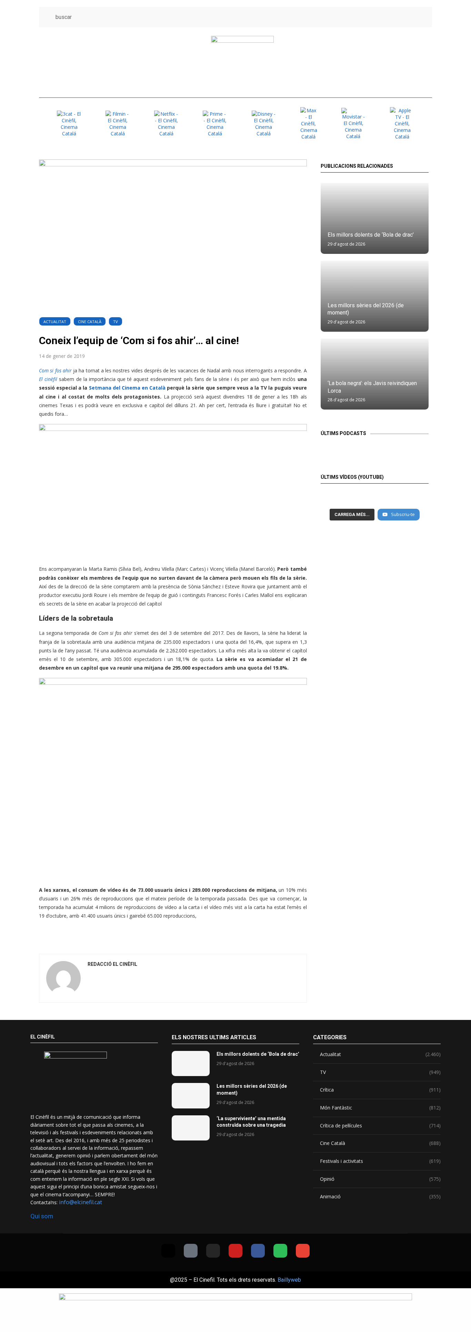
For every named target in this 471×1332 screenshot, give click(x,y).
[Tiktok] (191, 1251)
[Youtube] (235, 1251)
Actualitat (54, 321)
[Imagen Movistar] (353, 124)
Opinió (380, 1179)
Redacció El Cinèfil (112, 964)
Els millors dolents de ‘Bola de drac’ (371, 234)
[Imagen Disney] (264, 124)
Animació (380, 1196)
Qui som (41, 1216)
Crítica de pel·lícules (380, 1125)
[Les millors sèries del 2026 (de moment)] (191, 1095)
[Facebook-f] (258, 1251)
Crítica (380, 1089)
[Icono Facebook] (409, 17)
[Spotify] (280, 1251)
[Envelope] (303, 1251)
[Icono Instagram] (384, 17)
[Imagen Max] (308, 123)
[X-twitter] (168, 1251)
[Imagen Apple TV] (402, 123)
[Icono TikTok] (371, 17)
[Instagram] (213, 1251)
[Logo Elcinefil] (242, 62)
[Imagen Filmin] (118, 124)
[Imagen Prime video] (215, 124)
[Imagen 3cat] (69, 124)
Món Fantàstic (380, 1107)
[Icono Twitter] (358, 17)
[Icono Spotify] (422, 17)
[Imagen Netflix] (166, 124)
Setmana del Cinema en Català (126, 387)
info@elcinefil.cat (80, 1202)
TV (115, 321)
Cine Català (89, 321)
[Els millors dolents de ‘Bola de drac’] (375, 218)
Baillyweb (289, 1280)
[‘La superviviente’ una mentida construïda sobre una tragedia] (191, 1127)
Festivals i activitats (380, 1161)
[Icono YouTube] (397, 17)
